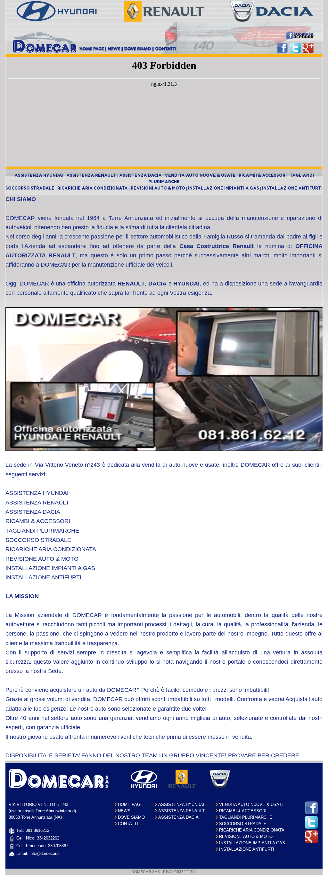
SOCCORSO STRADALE (29, 188)
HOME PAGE (130, 804)
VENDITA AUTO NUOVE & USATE (200, 175)
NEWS (124, 811)
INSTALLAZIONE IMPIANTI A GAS (223, 188)
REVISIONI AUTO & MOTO (158, 188)
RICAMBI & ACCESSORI (263, 175)
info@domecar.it (44, 853)
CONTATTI (128, 823)
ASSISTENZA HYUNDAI (38, 175)
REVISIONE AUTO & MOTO (246, 836)
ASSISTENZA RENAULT (91, 175)
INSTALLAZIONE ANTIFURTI (292, 188)
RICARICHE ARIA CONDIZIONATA (92, 188)
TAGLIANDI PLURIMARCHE (245, 817)
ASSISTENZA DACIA (140, 175)
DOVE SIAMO (131, 817)
